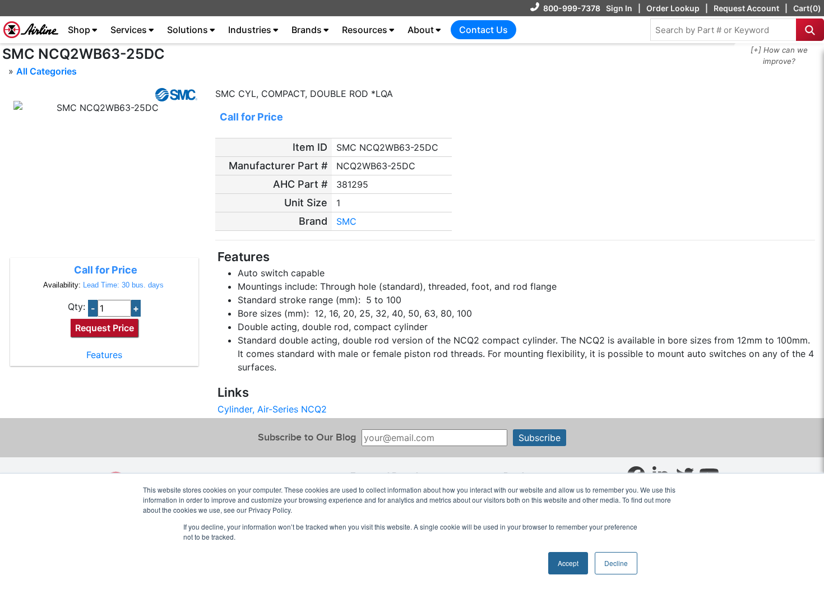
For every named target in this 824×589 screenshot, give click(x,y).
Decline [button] (616, 563)
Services (128, 29)
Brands (306, 29)
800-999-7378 (571, 8)
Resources (364, 29)
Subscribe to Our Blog (307, 437)
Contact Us (483, 29)
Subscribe (540, 437)
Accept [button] (568, 563)
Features (104, 354)
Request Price (104, 327)
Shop (79, 29)
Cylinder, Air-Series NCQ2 (272, 409)
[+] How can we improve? (779, 55)
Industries (249, 29)
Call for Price (105, 270)
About (421, 29)
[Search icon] (810, 29)
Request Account (746, 8)
